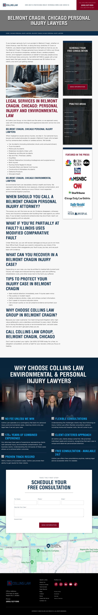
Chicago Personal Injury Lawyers (20, 33)
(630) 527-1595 (12, 602)
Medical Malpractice (70, 120)
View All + (67, 136)
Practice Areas (38, 5)
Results (45, 5)
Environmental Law (70, 128)
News (41, 596)
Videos (42, 593)
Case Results (43, 589)
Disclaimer (56, 593)
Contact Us (66, 5)
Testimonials (51, 5)
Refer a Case (58, 5)
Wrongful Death (69, 124)
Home (26, 5)
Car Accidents (68, 112)
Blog (41, 591)
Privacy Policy (57, 591)
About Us (31, 5)
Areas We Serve (44, 598)
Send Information (77, 87)
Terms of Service (58, 598)
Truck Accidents (69, 116)
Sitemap (56, 596)
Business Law (68, 132)
